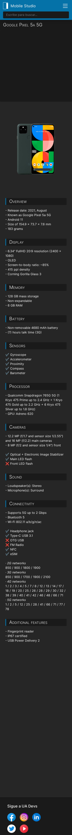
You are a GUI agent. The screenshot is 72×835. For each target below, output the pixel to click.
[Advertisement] (36, 66)
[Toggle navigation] (64, 6)
